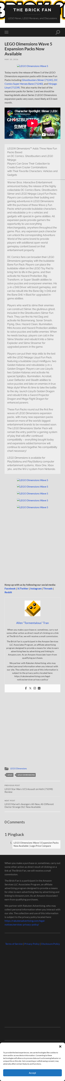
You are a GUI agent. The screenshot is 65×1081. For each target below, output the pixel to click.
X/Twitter (23, 588)
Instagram (35, 588)
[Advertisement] (32, 546)
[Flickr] (39, 688)
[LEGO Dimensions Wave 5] (32, 65)
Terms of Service (14, 943)
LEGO (9, 775)
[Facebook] (25, 688)
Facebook (10, 588)
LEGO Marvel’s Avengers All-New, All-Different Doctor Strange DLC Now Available (29, 804)
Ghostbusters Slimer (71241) (37, 79)
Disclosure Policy (50, 943)
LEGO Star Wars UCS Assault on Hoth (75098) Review (29, 788)
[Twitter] (30, 688)
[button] (60, 1046)
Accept (32, 1072)
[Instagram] (34, 688)
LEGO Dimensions (18, 768)
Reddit (8, 592)
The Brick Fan (32, 9)
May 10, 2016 (11, 59)
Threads (48, 588)
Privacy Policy (31, 943)
